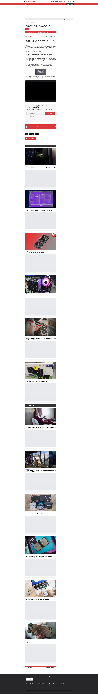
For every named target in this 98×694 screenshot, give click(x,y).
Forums (72, 4)
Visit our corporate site (64, 676)
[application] (40, 91)
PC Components (40, 4)
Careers (27, 688)
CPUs (32, 4)
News (45, 4)
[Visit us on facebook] (56, 1)
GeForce (36, 134)
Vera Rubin (70, 19)
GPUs (35, 4)
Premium (68, 4)
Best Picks (28, 4)
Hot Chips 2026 (34, 19)
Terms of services (39, 116)
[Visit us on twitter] (57, 1)
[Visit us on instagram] (59, 1)
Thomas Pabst (29, 142)
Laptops (48, 4)
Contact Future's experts (41, 683)
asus (27, 134)
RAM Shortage (51, 19)
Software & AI (57, 4)
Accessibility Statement (30, 685)
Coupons (62, 4)
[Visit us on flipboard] (62, 1)
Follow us (48, 36)
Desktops (52, 4)
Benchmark (31, 134)
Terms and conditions (29, 683)
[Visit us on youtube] (61, 1)
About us (50, 685)
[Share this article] (26, 36)
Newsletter (54, 36)
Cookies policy (63, 683)
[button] (72, 1)
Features (27, 29)
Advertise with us (40, 685)
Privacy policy (51, 683)
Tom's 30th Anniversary (61, 19)
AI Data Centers (43, 19)
